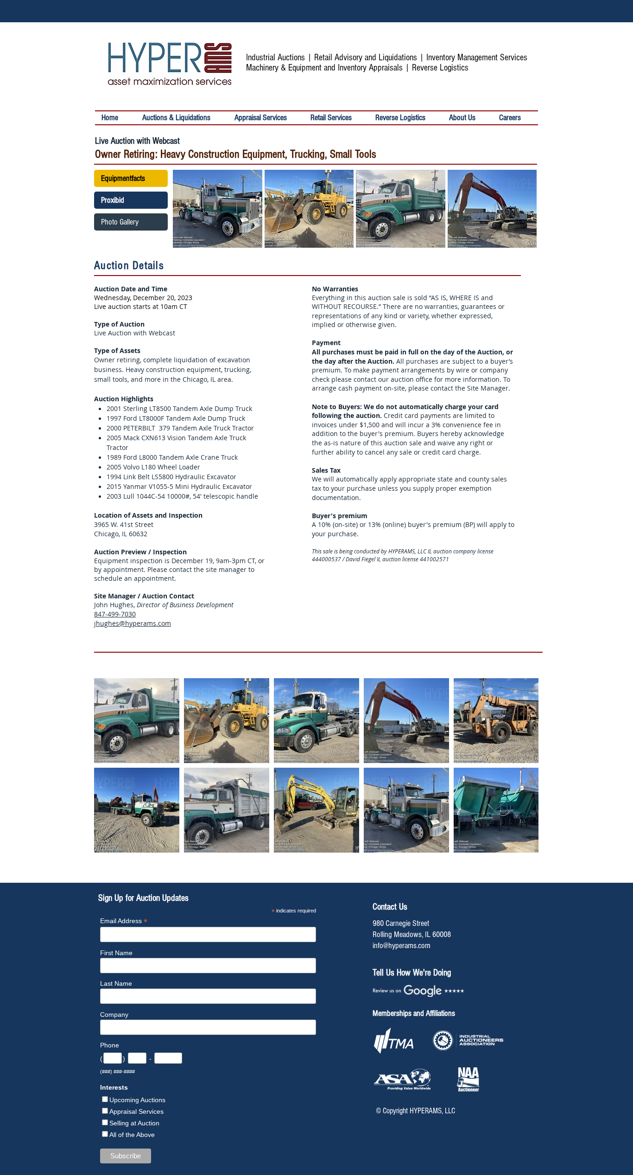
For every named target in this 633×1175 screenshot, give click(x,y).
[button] (336, 117)
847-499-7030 (115, 614)
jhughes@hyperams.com (132, 623)
